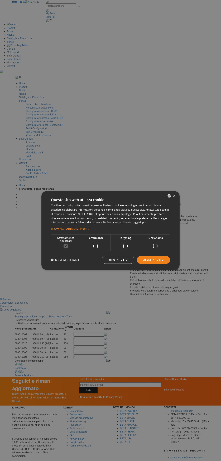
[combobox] (169, 196)
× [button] (174, 195)
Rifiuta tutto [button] (118, 259)
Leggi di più (139, 222)
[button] (110, 228)
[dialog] (110, 230)
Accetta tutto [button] (153, 259)
